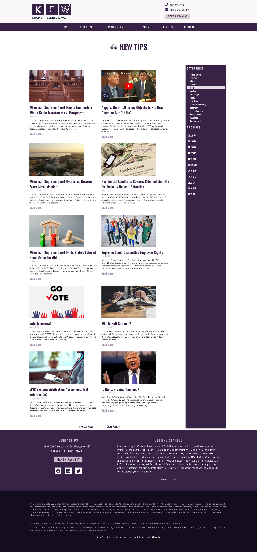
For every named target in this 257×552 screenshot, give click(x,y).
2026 (190, 135)
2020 (190, 164)
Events (192, 97)
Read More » (36, 134)
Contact (189, 27)
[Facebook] (58, 471)
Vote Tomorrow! (40, 323)
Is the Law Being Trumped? (120, 389)
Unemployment (195, 114)
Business (193, 84)
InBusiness (194, 117)
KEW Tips (168, 27)
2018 (190, 176)
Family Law (194, 107)
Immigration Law (196, 111)
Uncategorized (195, 121)
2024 (190, 141)
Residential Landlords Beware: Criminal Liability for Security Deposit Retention (135, 184)
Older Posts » (113, 426)
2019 (190, 170)
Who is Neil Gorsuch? (116, 323)
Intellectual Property (198, 104)
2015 (190, 194)
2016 (190, 188)
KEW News (194, 101)
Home (66, 27)
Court (192, 87)
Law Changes (195, 94)
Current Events (195, 74)
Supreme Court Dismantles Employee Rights (132, 252)
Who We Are (87, 27)
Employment (194, 77)
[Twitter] (78, 471)
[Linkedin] (68, 471)
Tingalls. (156, 537)
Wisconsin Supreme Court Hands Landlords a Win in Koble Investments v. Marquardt (60, 110)
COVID (192, 81)
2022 (190, 153)
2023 (190, 147)
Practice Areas (115, 27)
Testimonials (144, 27)
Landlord (193, 91)
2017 (190, 182)
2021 (190, 158)
